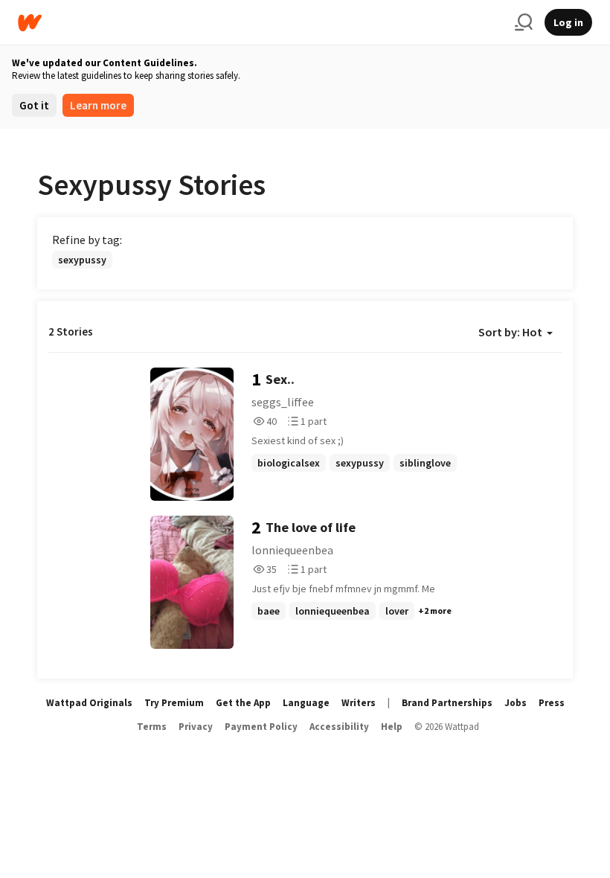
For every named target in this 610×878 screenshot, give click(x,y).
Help (391, 726)
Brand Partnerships (447, 702)
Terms (152, 726)
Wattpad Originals (89, 702)
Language (306, 702)
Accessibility (339, 726)
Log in (568, 22)
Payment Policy (261, 726)
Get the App (243, 702)
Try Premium (174, 702)
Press (552, 702)
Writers (358, 702)
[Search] (524, 22)
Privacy (196, 726)
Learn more (98, 105)
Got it (34, 105)
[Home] (260, 22)
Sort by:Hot (510, 331)
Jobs (515, 702)
